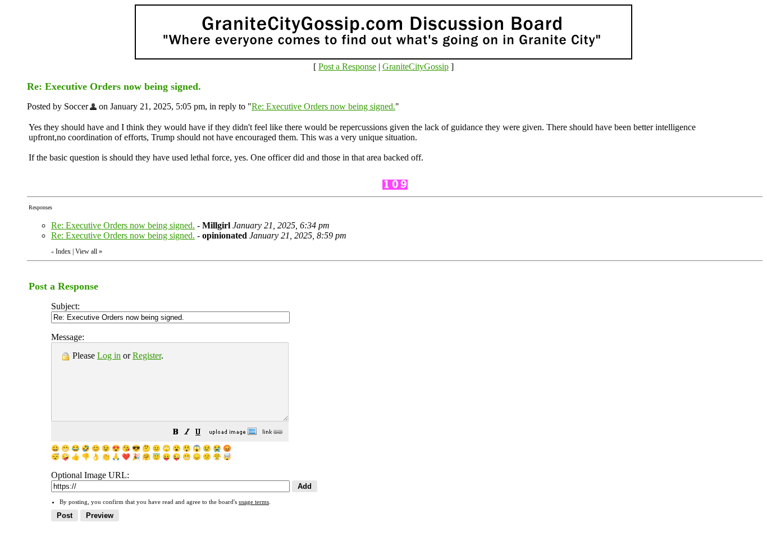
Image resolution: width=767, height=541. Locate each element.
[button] (175, 433)
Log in (109, 355)
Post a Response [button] (347, 66)
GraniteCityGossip (415, 66)
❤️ (126, 457)
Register (147, 355)
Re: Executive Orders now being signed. (323, 106)
